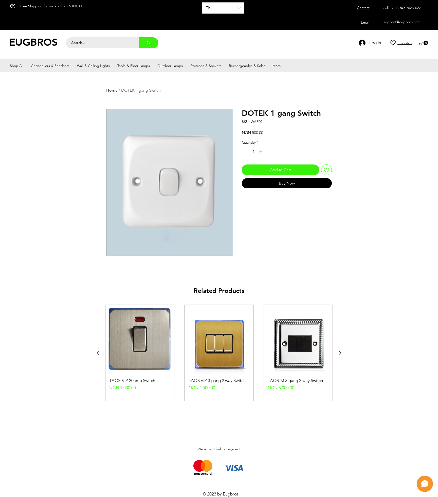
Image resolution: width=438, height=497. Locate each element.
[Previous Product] (98, 353)
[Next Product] (340, 353)
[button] (423, 43)
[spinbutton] (253, 151)
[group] (219, 353)
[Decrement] (246, 151)
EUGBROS (33, 42)
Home (112, 90)
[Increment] (261, 151)
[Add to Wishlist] (326, 169)
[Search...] (148, 42)
